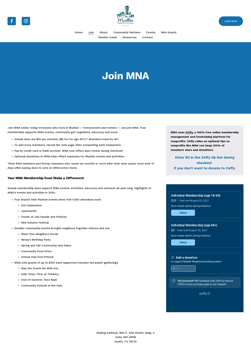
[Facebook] (12, 21)
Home (79, 32)
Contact (147, 37)
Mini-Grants (168, 32)
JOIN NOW (230, 21)
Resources (129, 37)
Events (150, 32)
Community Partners (126, 32)
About (104, 32)
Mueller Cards (107, 37)
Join (91, 32)
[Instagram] (26, 21)
